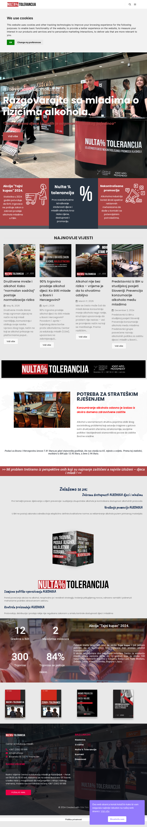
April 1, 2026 (48, 306)
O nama (79, 744)
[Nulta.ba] (21, 4)
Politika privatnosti (73, 819)
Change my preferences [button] (29, 42)
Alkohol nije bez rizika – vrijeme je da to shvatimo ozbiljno (89, 288)
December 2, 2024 (124, 310)
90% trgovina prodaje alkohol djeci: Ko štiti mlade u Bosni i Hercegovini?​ (55, 290)
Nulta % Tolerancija (85, 749)
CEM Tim (84, 807)
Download (80, 759)
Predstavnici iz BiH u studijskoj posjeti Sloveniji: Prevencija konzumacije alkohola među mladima (127, 293)
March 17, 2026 (86, 301)
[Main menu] (135, 4)
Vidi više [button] (105, 811)
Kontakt (79, 754)
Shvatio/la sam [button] (117, 819)
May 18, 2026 (13, 306)
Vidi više (11, 341)
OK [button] (10, 42)
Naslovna (80, 739)
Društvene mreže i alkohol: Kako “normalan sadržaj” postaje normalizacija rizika (19, 290)
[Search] (130, 4)
